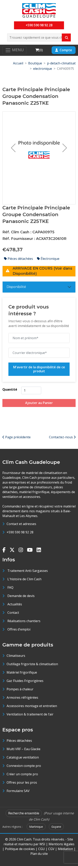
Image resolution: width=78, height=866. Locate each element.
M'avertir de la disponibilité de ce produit (39, 369)
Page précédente (17, 437)
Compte (66, 50)
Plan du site (39, 853)
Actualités (14, 604)
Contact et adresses (21, 524)
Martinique (36, 827)
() (39, 50)
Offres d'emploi (18, 629)
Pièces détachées (20, 258)
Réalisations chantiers (23, 621)
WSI (42, 844)
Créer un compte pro (22, 774)
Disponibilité (16, 287)
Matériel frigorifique (22, 672)
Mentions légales (61, 844)
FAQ (10, 587)
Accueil (18, 63)
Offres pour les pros (22, 782)
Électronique (49, 258)
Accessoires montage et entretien (32, 706)
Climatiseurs (16, 655)
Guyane (56, 827)
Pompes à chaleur (20, 689)
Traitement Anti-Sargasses (27, 570)
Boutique (35, 63)
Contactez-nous (61, 437)
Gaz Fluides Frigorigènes (25, 681)
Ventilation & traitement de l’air (30, 714)
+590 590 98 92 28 (39, 25)
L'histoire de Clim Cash (24, 579)
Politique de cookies (20, 849)
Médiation (65, 849)
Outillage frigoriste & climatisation (32, 664)
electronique (42, 68)
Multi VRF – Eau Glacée (23, 749)
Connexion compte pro (24, 766)
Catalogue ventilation (23, 757)
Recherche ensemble (23, 813)
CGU (41, 849)
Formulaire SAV (18, 791)
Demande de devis (21, 596)
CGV (51, 849)
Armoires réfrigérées (22, 697)
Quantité (9, 389)
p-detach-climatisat (61, 63)
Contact (13, 612)
